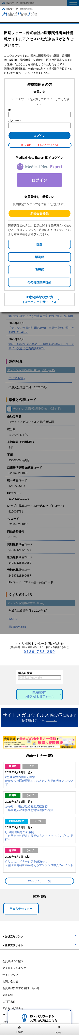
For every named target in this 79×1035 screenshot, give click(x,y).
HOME (19, 1032)
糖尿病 (12, 766)
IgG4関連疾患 (16, 821)
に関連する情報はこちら (39, 718)
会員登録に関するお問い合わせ (20, 988)
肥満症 (12, 795)
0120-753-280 (40, 652)
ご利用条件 (9, 1001)
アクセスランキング (14, 968)
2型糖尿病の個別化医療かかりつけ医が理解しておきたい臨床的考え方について (39, 780)
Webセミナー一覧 (39, 881)
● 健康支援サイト (12, 945)
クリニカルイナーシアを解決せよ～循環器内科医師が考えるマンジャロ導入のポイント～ (39, 865)
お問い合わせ (10, 981)
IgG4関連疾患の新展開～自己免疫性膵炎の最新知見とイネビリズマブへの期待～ (39, 835)
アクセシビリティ (12, 1008)
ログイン (59, 1032)
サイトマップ (10, 974)
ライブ (30, 766)
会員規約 (7, 995)
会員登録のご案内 (12, 961)
